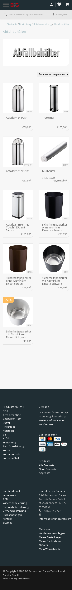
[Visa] (57, 439)
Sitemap (7, 522)
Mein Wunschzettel (50, 549)
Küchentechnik (11, 454)
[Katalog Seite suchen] (52, 14)
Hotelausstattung (42, 24)
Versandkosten (24, 579)
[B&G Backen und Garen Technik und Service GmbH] (19, 5)
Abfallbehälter (61, 24)
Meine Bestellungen (50, 537)
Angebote (44, 473)
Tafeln (6, 438)
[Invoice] (42, 449)
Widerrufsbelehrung (15, 503)
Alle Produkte (47, 465)
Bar (5, 434)
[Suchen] (5, 14)
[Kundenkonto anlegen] (51, 5)
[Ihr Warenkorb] (66, 5)
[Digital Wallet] (60, 444)
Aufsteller (8, 430)
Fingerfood (9, 426)
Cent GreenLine (12, 415)
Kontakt (7, 518)
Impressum (9, 495)
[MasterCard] (49, 439)
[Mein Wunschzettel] (59, 5)
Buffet (6, 423)
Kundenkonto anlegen (52, 533)
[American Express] (50, 444)
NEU (5, 411)
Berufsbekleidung (13, 446)
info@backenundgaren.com (55, 518)
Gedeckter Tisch (12, 418)
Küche (6, 450)
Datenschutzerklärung (16, 507)
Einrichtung (25, 24)
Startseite (12, 24)
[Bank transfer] (42, 444)
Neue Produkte (48, 469)
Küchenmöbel (11, 458)
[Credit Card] (42, 439)
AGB (5, 499)
